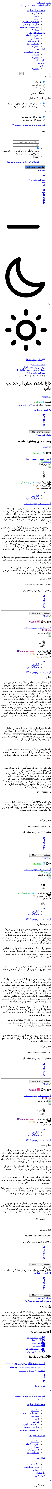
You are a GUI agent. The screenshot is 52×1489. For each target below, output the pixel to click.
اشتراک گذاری (41, 410)
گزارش (35, 495)
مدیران (36, 38)
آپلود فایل (40, 60)
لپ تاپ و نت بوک (27, 404)
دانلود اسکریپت (34, 1337)
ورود (36, 156)
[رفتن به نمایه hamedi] (46, 397)
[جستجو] (21, 73)
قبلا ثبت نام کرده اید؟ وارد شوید (29, 125)
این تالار (37, 87)
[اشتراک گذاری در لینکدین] (44, 422)
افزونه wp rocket (9, 1363)
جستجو (35, 54)
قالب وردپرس (23, 1363)
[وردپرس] (23, 198)
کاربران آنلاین (33, 41)
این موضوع (36, 90)
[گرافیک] (23, 200)
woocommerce (22, 1371)
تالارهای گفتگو (32, 35)
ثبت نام (41, 170)
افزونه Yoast (37, 1367)
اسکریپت (35, 13)
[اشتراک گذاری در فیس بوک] (44, 417)
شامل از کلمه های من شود (24, 103)
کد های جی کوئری (30, 21)
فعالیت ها (40, 49)
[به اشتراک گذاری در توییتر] (44, 415)
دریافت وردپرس (34, 1351)
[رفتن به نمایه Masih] (47, 616)
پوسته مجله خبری (22, 1367)
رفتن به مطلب (44, 2)
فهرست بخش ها (37, 32)
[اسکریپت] (23, 192)
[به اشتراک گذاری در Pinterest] (44, 425)
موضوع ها (36, 84)
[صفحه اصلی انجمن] (23, 190)
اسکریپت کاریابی (30, 1367)
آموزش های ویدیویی (29, 27)
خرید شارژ (40, 63)
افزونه (36, 18)
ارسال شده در (37, 459)
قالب (36, 16)
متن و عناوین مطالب (31, 117)
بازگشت (35, 1410)
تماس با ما (40, 1386)
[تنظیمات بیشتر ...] (44, 493)
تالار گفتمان (36, 1340)
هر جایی (37, 82)
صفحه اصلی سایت (36, 10)
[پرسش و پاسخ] (23, 195)
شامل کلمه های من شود (27, 106)
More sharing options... (40, 432)
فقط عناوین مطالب (32, 119)
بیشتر (36, 29)
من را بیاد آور (33, 151)
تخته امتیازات (33, 43)
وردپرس (43, 1367)
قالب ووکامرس (30, 1371)
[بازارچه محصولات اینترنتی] (23, 203)
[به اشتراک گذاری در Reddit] (44, 420)
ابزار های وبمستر (31, 24)
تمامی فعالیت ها (31, 52)
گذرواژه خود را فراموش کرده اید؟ (23, 162)
